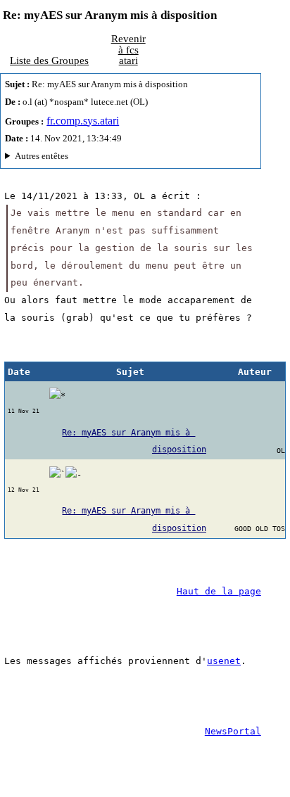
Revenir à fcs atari (128, 49)
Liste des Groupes (49, 60)
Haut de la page (219, 591)
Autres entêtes (41, 156)
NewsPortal (233, 731)
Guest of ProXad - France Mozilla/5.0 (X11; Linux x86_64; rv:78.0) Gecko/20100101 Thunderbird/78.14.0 (129, 158)
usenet (224, 661)
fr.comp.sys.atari (82, 121)
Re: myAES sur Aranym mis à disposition (134, 441)
